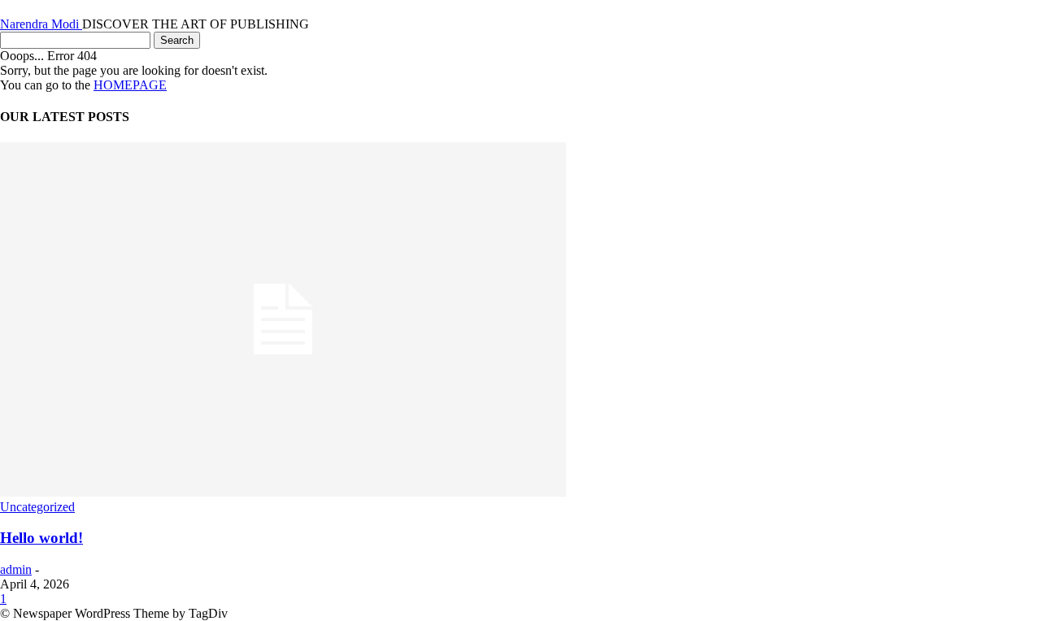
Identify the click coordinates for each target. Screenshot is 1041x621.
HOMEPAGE (130, 85)
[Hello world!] (283, 492)
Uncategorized (37, 507)
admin (16, 569)
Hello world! (41, 537)
